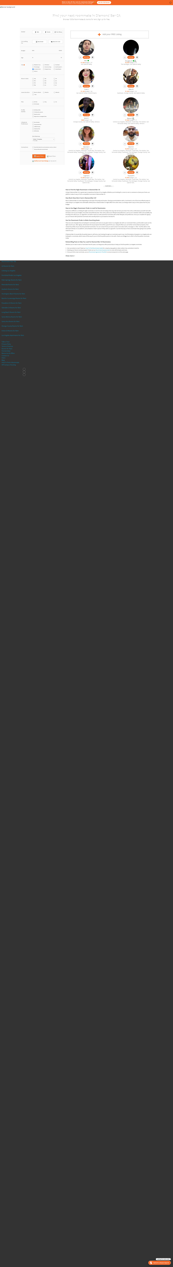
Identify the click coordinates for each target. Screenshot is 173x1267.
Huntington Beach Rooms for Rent (13, 294)
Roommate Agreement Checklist (97, 252)
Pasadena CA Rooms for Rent (11, 303)
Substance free (37, 128)
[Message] (86, 48)
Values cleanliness (37, 124)
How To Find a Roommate (10, 362)
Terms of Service (7, 346)
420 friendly (36, 131)
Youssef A (131, 176)
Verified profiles (37, 110)
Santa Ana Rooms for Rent (10, 321)
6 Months (57, 92)
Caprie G (86, 176)
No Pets (35, 101)
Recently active (37, 114)
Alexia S (129, 118)
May (35, 85)
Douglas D (128, 61)
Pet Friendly (36, 104)
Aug (35, 78)
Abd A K (131, 147)
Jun (45, 85)
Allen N (131, 89)
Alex (85, 61)
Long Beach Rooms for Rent (11, 312)
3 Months (46, 92)
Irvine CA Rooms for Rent (10, 331)
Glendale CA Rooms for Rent (11, 308)
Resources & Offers (8, 353)
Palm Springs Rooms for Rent (12, 280)
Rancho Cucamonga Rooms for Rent (14, 298)
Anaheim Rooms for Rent (10, 289)
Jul (56, 85)
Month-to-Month (37, 92)
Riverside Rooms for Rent (10, 285)
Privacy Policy (6, 344)
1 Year (35, 94)
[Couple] (43, 141)
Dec (45, 80)
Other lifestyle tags (36, 136)
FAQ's (3, 358)
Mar (45, 82)
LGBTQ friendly (37, 126)
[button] (169, 1263)
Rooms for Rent (7, 349)
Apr (56, 82)
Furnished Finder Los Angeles (12, 275)
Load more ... (108, 186)
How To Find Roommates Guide (94, 248)
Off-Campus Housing (9, 365)
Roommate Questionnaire (103, 250)
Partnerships (6, 351)
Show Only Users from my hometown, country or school (45, 147)
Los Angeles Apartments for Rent (13, 335)
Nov (35, 80)
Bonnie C (86, 147)
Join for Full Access (104, 2)
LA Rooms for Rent (8, 266)
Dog (45, 101)
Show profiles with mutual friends (41, 149)
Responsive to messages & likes (40, 116)
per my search (45, 161)
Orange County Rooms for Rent (12, 326)
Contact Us (5, 356)
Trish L (86, 89)
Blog (3, 360)
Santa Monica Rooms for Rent (12, 317)
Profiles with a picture (38, 112)
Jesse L (86, 118)
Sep (45, 78)
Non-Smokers (37, 122)
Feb (35, 82)
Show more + (70, 256)
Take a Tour (6, 342)
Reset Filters (52, 156)
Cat (56, 101)
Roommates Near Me (9, 261)
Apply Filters (40, 156)
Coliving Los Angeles (8, 271)
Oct (56, 78)
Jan (56, 80)
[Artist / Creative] (43, 139)
